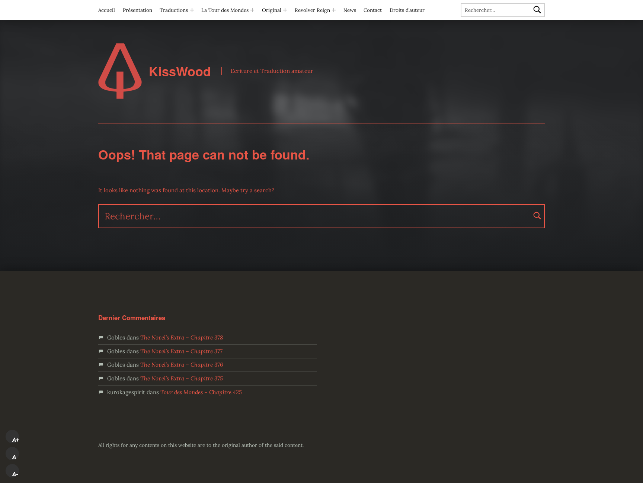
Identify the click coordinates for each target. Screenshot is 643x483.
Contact (373, 10)
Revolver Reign (312, 10)
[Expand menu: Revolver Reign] (334, 10)
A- (15, 474)
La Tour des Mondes (225, 10)
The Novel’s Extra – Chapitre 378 (181, 337)
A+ (15, 440)
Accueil (106, 10)
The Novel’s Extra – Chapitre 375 (181, 378)
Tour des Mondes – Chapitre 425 (201, 392)
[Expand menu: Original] (285, 10)
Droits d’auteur (407, 10)
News (349, 10)
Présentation (137, 10)
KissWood (180, 71)
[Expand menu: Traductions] (192, 10)
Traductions (174, 10)
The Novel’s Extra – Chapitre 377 (181, 351)
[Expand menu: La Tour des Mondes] (252, 10)
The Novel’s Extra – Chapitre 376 (181, 364)
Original (271, 10)
